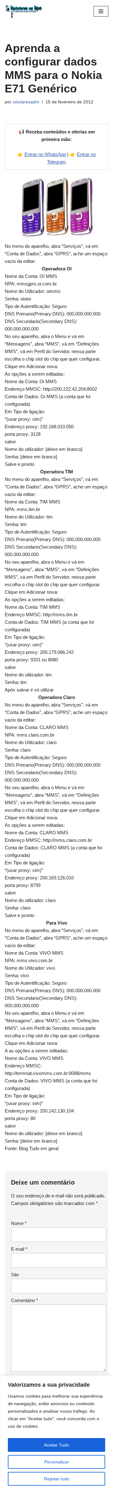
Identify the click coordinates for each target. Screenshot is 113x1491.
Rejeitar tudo (56, 1478)
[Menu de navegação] (101, 11)
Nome (19, 1223)
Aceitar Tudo (56, 1444)
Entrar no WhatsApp (45, 154)
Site (15, 1274)
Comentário (24, 1300)
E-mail (19, 1249)
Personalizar (56, 1461)
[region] (56, 1433)
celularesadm (26, 102)
